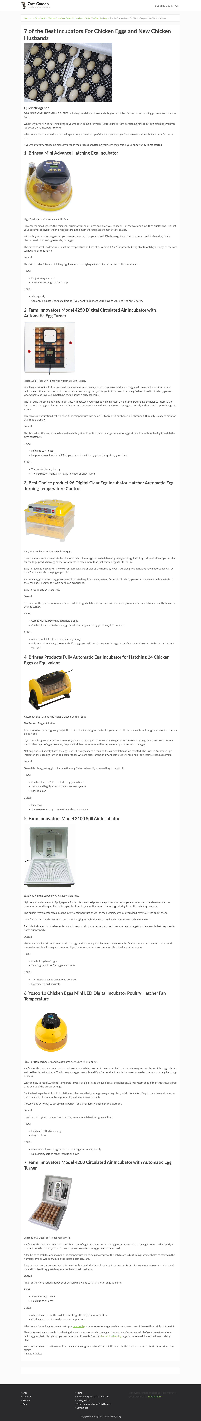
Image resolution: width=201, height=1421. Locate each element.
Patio (176, 6)
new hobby (79, 1326)
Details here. (155, 1396)
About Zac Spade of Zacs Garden (93, 1396)
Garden (170, 6)
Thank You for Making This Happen (94, 1404)
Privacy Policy (83, 1400)
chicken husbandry (110, 1336)
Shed (157, 6)
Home (79, 1392)
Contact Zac (82, 1407)
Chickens (163, 6)
